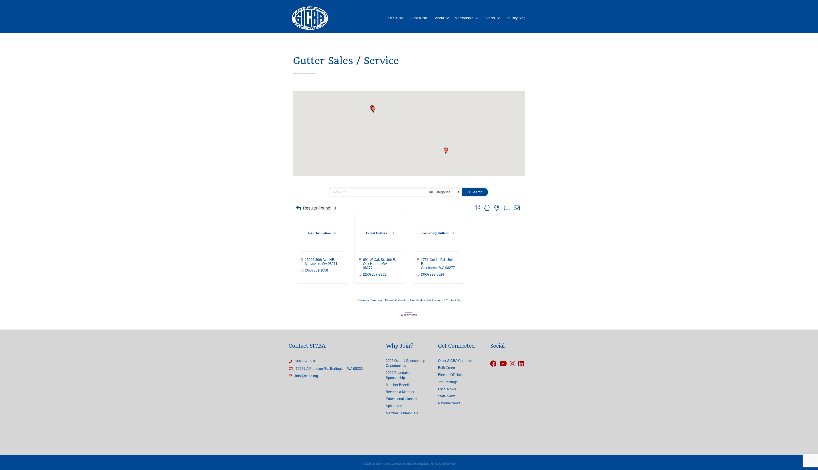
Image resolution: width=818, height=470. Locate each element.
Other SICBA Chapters (455, 361)
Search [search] (476, 192)
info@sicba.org (306, 376)
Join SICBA (394, 18)
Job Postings (434, 300)
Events (489, 18)
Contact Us (453, 300)
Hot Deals (416, 300)
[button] (446, 151)
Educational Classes (401, 399)
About (439, 18)
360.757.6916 (305, 361)
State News (446, 396)
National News (449, 403)
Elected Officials (450, 375)
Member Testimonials (402, 413)
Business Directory (370, 300)
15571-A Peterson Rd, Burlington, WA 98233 (329, 368)
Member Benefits (398, 385)
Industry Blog (516, 18)
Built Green (446, 368)
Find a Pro (419, 18)
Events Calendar (396, 300)
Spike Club (394, 406)
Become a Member (400, 392)
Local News (447, 389)
